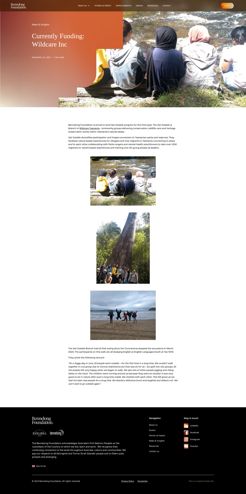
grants (227, 6)
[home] (20, 6)
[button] (84, 5)
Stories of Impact (103, 6)
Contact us (154, 451)
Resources (152, 6)
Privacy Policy (127, 481)
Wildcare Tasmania (89, 128)
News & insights (157, 440)
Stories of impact (157, 435)
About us (153, 425)
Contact (167, 6)
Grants (139, 6)
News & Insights (123, 6)
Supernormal (203, 481)
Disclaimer (143, 481)
